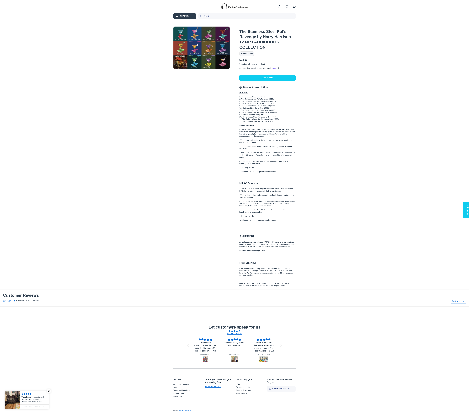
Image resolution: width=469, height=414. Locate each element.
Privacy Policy (178, 393)
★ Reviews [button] (468, 210)
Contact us (177, 396)
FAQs (238, 384)
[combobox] (247, 16)
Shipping (243, 64)
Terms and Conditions (181, 390)
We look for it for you (213, 387)
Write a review (458, 301)
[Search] (200, 16)
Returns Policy (241, 393)
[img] (234, 331)
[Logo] (234, 6)
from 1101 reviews (234, 334)
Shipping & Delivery (243, 390)
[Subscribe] (292, 389)
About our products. (181, 384)
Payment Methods (243, 387)
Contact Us (177, 387)
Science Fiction (247, 54)
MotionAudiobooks (185, 410)
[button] (294, 6)
